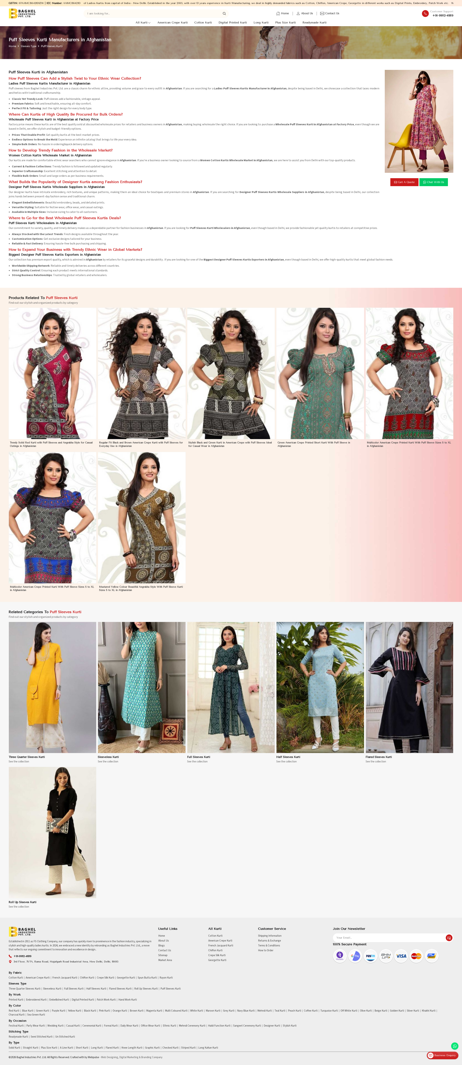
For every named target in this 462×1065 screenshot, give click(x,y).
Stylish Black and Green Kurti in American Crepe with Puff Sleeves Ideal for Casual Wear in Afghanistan (230, 444)
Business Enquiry (444, 1055)
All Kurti (141, 22)
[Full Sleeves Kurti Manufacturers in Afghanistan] (231, 688)
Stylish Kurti (290, 1026)
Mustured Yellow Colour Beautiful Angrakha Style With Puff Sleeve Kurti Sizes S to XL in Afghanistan (141, 588)
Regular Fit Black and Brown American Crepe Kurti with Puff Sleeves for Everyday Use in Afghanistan (141, 444)
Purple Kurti (58, 1011)
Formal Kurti (111, 1026)
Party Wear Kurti (35, 1026)
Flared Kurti (112, 1048)
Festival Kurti (16, 1026)
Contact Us (332, 13)
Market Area (165, 960)
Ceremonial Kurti (91, 1026)
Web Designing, (110, 1057)
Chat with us (435, 182)
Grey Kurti (228, 1011)
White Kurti (196, 1011)
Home (285, 13)
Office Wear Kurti (150, 1026)
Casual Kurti (73, 1026)
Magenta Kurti (154, 1011)
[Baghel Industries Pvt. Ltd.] (22, 13)
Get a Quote (406, 182)
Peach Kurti (294, 1011)
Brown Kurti (136, 1011)
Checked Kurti (170, 1048)
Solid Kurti (14, 1048)
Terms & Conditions (269, 945)
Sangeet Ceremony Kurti (247, 1026)
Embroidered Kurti (36, 1000)
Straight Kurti (30, 1048)
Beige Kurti (380, 1011)
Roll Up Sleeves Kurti (22, 902)
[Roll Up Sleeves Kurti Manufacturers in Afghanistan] (52, 833)
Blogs (161, 945)
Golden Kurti (397, 1011)
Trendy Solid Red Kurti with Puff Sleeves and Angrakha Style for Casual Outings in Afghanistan (51, 444)
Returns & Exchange (269, 941)
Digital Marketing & (130, 1057)
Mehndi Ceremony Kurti (192, 1026)
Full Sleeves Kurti (198, 757)
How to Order (265, 950)
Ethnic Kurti (169, 1026)
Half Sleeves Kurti (288, 757)
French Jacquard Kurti (220, 945)
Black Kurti (90, 1011)
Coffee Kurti (311, 1011)
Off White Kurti (349, 1011)
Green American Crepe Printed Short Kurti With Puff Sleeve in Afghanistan (314, 444)
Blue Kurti (27, 1011)
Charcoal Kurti (17, 1015)
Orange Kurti (120, 1011)
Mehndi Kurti (264, 1011)
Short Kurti (82, 1048)
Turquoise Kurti (329, 1011)
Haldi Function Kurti (219, 1026)
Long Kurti (261, 22)
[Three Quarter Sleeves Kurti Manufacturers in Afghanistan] (52, 688)
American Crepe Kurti (172, 22)
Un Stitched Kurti (65, 1037)
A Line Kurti (66, 1048)
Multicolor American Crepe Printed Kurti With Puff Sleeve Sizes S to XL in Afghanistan (409, 444)
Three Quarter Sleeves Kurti (27, 757)
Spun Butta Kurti (147, 978)
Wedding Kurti (55, 1026)
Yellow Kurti (74, 1011)
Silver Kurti (413, 1011)
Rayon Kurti (166, 978)
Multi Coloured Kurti (176, 1011)
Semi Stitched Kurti (42, 1037)
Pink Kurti (104, 1011)
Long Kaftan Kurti (208, 1048)
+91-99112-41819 (443, 15)
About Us (307, 13)
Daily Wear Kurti (129, 1026)
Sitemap (162, 955)
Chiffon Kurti (215, 950)
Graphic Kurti (152, 1048)
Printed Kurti (16, 1000)
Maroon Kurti (213, 1011)
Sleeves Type (28, 46)
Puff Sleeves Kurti (170, 989)
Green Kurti (42, 1011)
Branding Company (151, 1057)
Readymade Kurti (314, 22)
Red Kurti (14, 1011)
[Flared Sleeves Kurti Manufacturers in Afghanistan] (409, 688)
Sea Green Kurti (36, 1015)
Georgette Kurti (217, 960)
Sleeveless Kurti (108, 757)
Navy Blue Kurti (246, 1011)
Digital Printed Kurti (233, 22)
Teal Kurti (279, 1011)
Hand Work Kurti (127, 1000)
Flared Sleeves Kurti (379, 757)
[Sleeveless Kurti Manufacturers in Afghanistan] (142, 688)
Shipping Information (270, 936)
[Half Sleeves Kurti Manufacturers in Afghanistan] (320, 688)
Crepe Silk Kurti (217, 955)
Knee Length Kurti (131, 1048)
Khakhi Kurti (428, 1011)
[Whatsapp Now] (454, 1046)
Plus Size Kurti (285, 22)
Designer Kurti (272, 1026)
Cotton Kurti (203, 22)
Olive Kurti (366, 1011)
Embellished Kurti (59, 1000)
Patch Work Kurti (106, 1000)
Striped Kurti (188, 1048)
